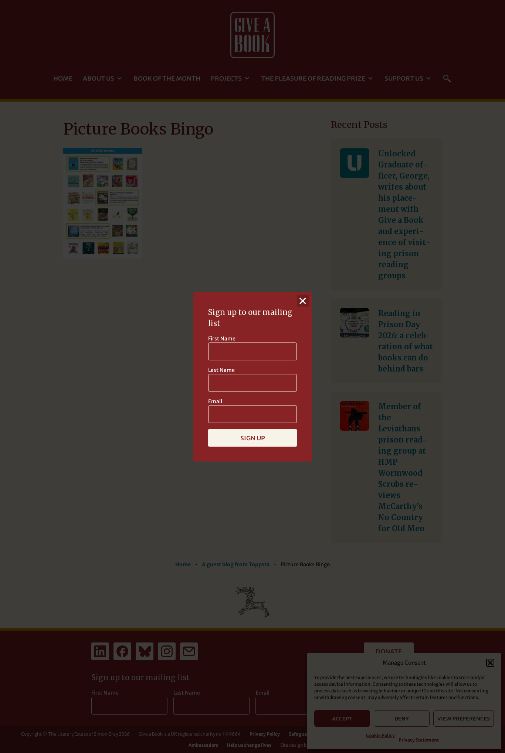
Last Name (221, 369)
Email (215, 401)
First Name (221, 338)
